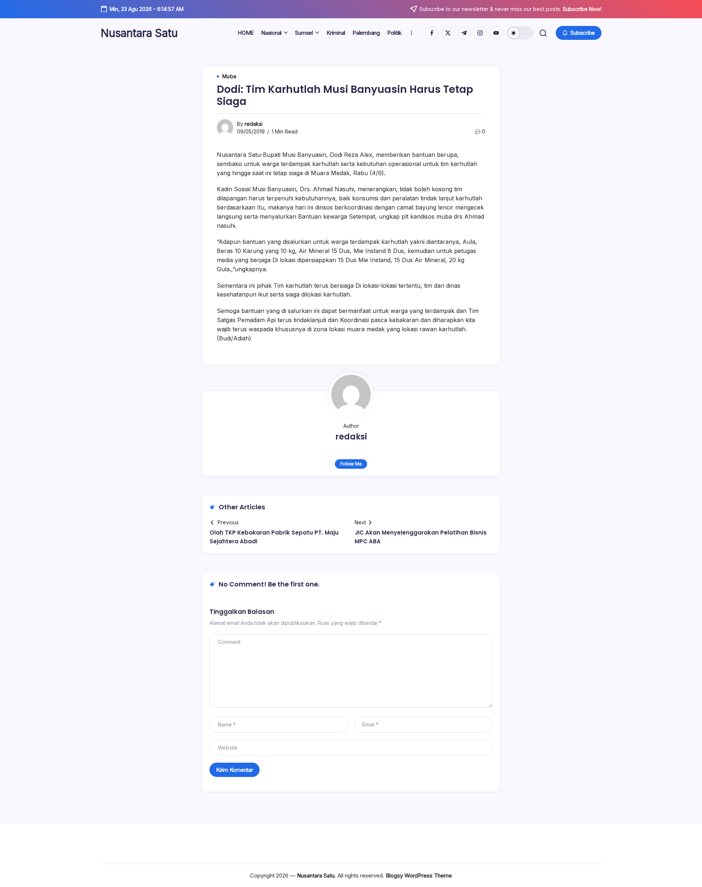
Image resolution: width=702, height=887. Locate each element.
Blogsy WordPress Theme (419, 875)
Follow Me (351, 464)
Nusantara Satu (139, 32)
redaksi (254, 124)
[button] (520, 32)
